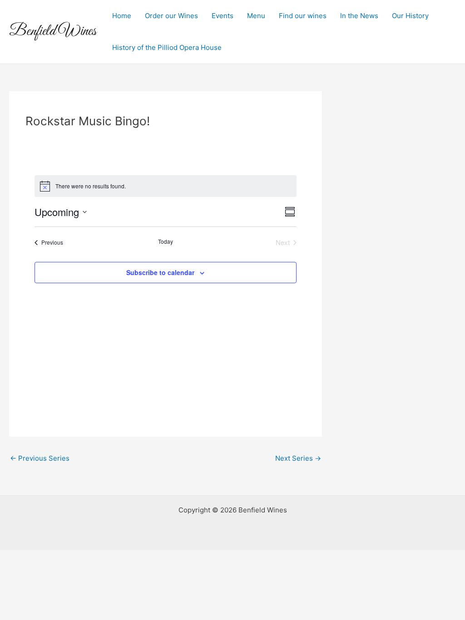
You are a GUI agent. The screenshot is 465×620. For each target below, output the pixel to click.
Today (165, 241)
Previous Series (39, 458)
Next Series (298, 458)
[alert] (166, 186)
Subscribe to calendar (160, 272)
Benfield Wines (52, 31)
